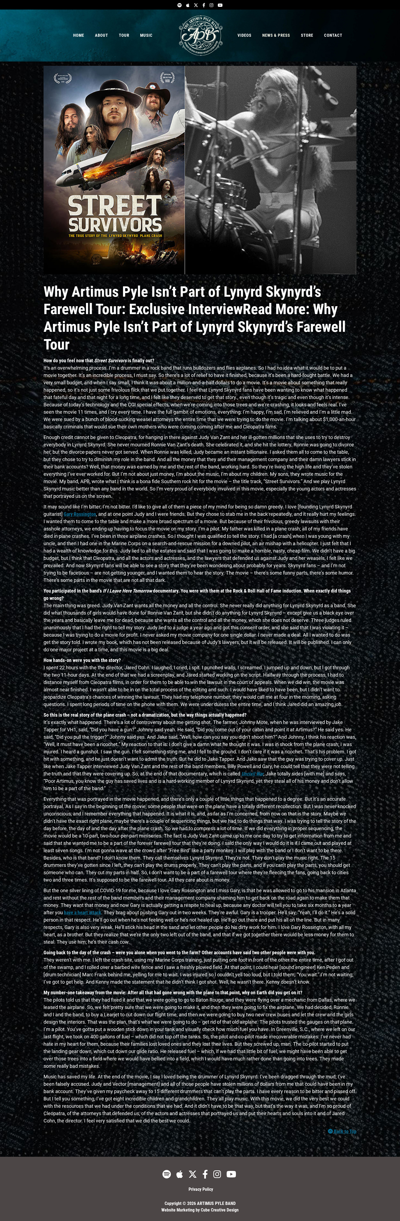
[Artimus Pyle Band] (201, 35)
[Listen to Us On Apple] (188, 4)
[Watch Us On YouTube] (220, 4)
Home (78, 35)
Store (307, 35)
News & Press (276, 35)
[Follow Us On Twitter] (196, 4)
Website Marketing (178, 1210)
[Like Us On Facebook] (203, 4)
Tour (124, 35)
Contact (333, 35)
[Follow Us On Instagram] (211, 4)
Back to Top (344, 1131)
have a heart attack (82, 912)
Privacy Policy (201, 1189)
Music (146, 35)
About (101, 35)
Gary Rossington (80, 514)
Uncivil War (252, 774)
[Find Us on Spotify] (179, 4)
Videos (244, 35)
